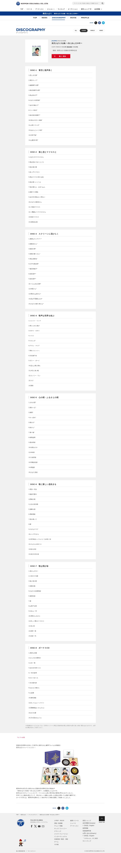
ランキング (61, 9)
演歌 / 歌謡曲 (58, 823)
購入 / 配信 (62, 56)
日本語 (86, 825)
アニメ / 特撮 (58, 826)
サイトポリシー (32, 851)
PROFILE (85, 18)
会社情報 (97, 9)
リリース (29, 9)
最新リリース (74, 820)
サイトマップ (87, 841)
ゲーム (56, 841)
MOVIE (73, 18)
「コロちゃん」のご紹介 (90, 838)
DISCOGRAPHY (59, 18)
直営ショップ (85, 9)
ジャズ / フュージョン (61, 834)
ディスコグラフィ (33, 814)
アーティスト (39, 9)
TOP (21, 9)
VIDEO (101, 30)
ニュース (73, 823)
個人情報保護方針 (20, 851)
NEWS (44, 18)
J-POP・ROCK (59, 820)
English (92, 825)
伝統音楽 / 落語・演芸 (61, 839)
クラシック (57, 831)
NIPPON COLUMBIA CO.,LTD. (32, 3)
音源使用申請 (87, 831)
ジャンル (50, 9)
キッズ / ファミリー (60, 828)
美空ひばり (23, 814)
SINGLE (92, 30)
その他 (56, 844)
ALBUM (84, 30)
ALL (76, 30)
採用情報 (85, 828)
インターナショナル (60, 836)
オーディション (73, 9)
